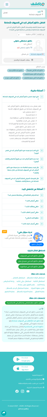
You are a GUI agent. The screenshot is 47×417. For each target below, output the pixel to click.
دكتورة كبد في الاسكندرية (33, 327)
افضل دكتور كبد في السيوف (31, 256)
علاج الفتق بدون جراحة (26, 285)
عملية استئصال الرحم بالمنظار (18, 288)
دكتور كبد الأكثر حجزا (16, 70)
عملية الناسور (10, 292)
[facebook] (18, 392)
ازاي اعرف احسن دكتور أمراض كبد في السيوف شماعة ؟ (21, 98)
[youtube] (29, 392)
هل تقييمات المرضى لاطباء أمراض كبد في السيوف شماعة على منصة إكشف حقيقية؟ (22, 180)
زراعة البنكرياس (8, 281)
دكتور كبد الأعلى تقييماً (35, 70)
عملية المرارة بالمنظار (25, 292)
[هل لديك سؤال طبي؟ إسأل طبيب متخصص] (38, 236)
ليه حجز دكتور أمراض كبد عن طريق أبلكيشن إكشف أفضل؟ (22, 160)
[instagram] (23, 392)
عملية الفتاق (40, 292)
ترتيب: (39, 34)
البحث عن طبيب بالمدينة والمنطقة (30, 383)
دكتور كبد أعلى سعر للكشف (33, 78)
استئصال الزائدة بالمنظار (36, 278)
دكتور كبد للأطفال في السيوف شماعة (26, 321)
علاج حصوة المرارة (38, 288)
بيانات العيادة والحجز (22, 60)
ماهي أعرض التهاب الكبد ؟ (30, 212)
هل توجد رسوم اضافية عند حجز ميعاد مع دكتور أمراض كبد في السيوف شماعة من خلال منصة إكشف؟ (23, 170)
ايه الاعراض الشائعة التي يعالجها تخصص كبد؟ (23, 195)
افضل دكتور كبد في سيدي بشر (30, 261)
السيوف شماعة (22, 13)
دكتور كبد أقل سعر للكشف (33, 74)
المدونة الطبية (37, 375)
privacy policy (23, 409)
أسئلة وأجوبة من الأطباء (34, 379)
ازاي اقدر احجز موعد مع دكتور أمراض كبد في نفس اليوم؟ (22, 152)
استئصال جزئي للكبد (23, 281)
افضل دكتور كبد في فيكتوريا (31, 267)
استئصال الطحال (19, 278)
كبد (18, 48)
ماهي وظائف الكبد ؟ (32, 206)
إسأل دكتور (35, 244)
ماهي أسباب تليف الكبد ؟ (30, 224)
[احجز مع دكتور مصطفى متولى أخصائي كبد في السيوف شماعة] (38, 45)
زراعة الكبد (41, 285)
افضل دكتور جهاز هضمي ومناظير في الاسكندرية (25, 303)
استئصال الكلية (39, 281)
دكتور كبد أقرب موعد (12, 78)
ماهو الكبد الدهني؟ (32, 218)
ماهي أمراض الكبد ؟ (32, 201)
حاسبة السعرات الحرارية (35, 388)
